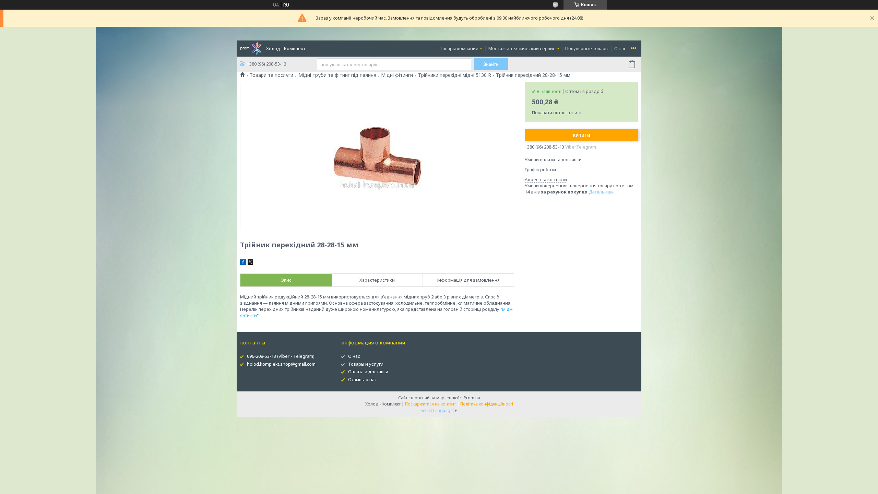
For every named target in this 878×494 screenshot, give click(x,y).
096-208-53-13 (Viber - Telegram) (281, 356)
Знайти (491, 64)
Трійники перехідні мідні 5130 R (454, 75)
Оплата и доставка (368, 371)
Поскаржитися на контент (430, 404)
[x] (250, 263)
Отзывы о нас (362, 379)
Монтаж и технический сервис (521, 48)
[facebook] (243, 263)
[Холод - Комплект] (251, 48)
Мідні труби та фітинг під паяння (337, 75)
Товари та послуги (271, 75)
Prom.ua (472, 398)
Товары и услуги (365, 364)
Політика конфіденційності (486, 404)
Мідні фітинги (397, 75)
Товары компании (459, 48)
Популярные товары (586, 48)
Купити (581, 135)
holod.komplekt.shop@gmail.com (281, 364)
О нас (620, 48)
